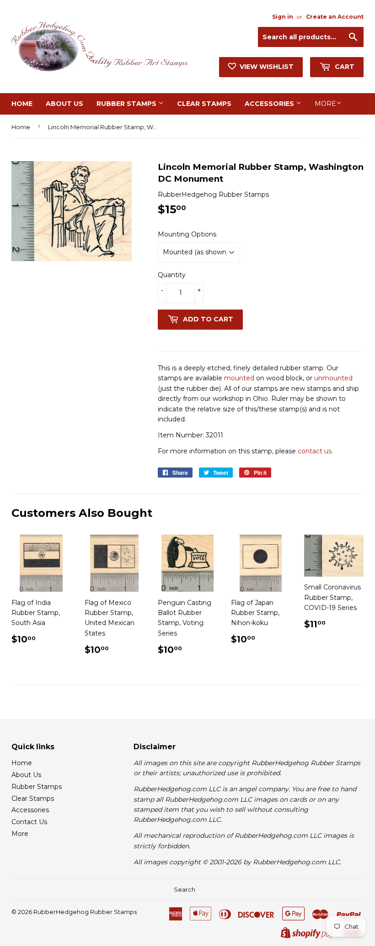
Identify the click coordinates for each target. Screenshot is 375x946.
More (325, 104)
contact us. (315, 451)
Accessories (270, 104)
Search (184, 889)
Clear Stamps (204, 104)
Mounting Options (187, 234)
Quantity (172, 275)
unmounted (333, 378)
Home (21, 104)
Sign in (282, 16)
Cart (343, 67)
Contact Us (29, 822)
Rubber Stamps (127, 104)
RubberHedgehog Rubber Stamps (85, 911)
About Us (64, 104)
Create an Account (335, 16)
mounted (239, 378)
